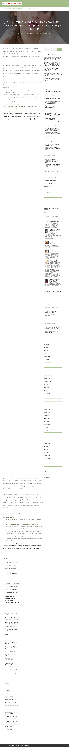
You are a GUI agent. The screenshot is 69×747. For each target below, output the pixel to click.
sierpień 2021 (47, 418)
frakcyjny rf (8, 580)
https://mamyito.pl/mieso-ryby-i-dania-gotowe (52, 315)
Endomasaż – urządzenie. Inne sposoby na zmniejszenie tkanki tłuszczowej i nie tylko (51, 95)
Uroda (20, 33)
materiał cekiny (48, 304)
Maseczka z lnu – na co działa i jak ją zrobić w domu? (52, 145)
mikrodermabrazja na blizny (11, 634)
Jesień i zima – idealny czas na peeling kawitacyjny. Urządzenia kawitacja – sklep (51, 125)
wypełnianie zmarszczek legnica (12, 733)
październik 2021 (48, 412)
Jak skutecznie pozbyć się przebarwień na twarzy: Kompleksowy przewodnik (50, 156)
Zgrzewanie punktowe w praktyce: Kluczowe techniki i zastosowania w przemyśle (52, 79)
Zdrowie (46, 212)
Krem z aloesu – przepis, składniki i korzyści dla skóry (55, 221)
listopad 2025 (47, 356)
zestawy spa (9, 737)
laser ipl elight (7, 116)
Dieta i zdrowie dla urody (49, 183)
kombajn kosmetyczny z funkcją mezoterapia (22, 115)
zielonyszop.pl (11, 70)
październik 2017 (48, 465)
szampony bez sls (11, 702)
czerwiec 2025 (47, 362)
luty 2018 (46, 452)
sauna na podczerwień (11, 680)
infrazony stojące (11, 589)
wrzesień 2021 (47, 415)
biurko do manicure (12, 562)
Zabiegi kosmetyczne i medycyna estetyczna (51, 209)
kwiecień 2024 (47, 387)
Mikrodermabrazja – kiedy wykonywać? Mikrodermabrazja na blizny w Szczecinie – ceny (52, 106)
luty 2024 (46, 390)
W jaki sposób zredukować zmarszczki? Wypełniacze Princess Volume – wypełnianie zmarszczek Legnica (52, 115)
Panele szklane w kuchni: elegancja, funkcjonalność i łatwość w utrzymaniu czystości (53, 74)
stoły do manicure (20, 120)
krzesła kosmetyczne (11, 610)
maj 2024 (46, 384)
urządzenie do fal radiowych (31, 120)
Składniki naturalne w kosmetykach (52, 202)
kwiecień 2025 (47, 369)
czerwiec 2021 (47, 424)
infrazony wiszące (8, 115)
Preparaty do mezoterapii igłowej (10, 664)
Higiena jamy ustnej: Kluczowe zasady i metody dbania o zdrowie (55, 261)
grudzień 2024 (47, 372)
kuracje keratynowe (37, 115)
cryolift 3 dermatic (18, 113)
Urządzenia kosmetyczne (12, 709)
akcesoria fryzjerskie (8, 113)
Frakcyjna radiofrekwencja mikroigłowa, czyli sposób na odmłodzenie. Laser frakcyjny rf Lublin (51, 161)
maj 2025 (46, 366)
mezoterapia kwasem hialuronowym (11, 623)
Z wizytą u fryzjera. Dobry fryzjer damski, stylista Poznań (19, 106)
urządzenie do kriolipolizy (11, 722)
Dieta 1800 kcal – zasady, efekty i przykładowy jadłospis (55, 230)
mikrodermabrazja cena (10, 626)
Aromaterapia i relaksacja (50, 180)
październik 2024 (48, 378)
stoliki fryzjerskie (9, 691)
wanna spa (8, 726)
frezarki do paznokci (37, 113)
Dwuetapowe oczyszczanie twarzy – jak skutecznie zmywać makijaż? (54, 271)
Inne (45, 189)
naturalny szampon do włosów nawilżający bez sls (12, 647)
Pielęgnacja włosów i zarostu (50, 199)
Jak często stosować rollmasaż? (52, 121)
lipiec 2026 (46, 344)
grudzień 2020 (47, 437)
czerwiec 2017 (47, 477)
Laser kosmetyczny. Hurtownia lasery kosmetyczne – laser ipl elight (52, 133)
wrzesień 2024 (47, 381)
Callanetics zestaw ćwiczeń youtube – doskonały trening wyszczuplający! (52, 110)
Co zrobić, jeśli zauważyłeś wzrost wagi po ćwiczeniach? (52, 312)
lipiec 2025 (46, 359)
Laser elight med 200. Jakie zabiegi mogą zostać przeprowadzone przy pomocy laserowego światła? (52, 129)
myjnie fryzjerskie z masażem (14, 118)
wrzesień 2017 (47, 468)
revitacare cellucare (10, 677)
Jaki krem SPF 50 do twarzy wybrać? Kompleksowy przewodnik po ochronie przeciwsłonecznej (53, 102)
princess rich (12, 120)
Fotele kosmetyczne (27, 113)
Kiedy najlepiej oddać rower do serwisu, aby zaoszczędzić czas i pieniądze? (51, 69)
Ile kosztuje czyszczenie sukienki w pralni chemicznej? (52, 152)
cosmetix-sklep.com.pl (43, 33)
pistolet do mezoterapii (9, 659)
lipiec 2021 (46, 421)
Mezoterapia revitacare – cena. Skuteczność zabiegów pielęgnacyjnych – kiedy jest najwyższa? (51, 319)
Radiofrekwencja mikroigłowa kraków (11, 673)
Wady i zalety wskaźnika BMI (12, 89)
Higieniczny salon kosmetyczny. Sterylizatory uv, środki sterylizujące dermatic (52, 148)
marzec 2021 (47, 434)
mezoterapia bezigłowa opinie (12, 618)
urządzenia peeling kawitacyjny (11, 712)
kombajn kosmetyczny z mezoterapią (11, 606)
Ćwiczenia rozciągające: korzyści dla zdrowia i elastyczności (55, 250)
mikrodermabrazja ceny (11, 630)
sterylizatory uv (10, 687)
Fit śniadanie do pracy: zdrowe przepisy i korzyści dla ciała (54, 241)
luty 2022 (46, 406)
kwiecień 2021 (47, 431)
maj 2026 (46, 347)
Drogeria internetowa (18, 58)
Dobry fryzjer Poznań (12, 569)
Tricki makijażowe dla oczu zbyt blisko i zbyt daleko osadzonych (51, 335)
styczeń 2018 (47, 455)
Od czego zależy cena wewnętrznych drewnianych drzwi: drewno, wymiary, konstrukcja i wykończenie (52, 58)
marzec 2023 (47, 396)
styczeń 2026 (47, 353)
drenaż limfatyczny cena (12, 573)
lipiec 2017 (46, 474)
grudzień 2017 (47, 458)
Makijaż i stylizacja (48, 192)
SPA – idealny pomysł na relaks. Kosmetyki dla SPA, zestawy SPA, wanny (23, 101)
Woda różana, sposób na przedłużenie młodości (50, 119)
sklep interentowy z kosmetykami (25, 82)
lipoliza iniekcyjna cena (16, 116)
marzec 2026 (47, 350)
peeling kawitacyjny (11, 652)
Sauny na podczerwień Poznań (11, 683)
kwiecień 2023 (47, 393)
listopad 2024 (47, 375)
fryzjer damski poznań (11, 586)
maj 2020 (46, 446)
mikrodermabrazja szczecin (11, 638)
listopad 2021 (47, 409)
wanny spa (41, 120)
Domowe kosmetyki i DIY (49, 186)
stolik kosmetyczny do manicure (11, 695)
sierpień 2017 (47, 471)
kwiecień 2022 (47, 403)
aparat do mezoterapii (49, 238)
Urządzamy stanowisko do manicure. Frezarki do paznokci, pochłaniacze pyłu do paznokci (52, 136)
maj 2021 (46, 427)
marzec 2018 (47, 449)
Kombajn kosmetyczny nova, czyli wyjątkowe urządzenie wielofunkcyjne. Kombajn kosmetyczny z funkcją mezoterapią (52, 90)
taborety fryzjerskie (11, 706)
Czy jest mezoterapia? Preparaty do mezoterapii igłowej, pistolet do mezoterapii (52, 165)
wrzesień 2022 (47, 400)
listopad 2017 (47, 461)
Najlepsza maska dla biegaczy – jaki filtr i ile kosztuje (52, 99)
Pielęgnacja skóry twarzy (50, 196)
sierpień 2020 (47, 443)
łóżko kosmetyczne (26, 116)
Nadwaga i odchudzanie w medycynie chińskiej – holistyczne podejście (54, 280)
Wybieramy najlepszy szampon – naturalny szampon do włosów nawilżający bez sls (52, 141)
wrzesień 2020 (47, 440)
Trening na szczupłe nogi (50, 168)
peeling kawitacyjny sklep (28, 118)
